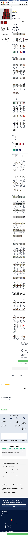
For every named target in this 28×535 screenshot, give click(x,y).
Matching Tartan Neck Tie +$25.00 (24, 351)
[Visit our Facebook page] (6, 523)
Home (1, 6)
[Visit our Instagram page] (16, 523)
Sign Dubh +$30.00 (24, 344)
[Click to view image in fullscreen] (6, 14)
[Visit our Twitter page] (11, 523)
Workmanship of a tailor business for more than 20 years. (5, 4)
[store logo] (6, 2)
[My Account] (25, 2)
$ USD (20, 2)
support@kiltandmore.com (14, 437)
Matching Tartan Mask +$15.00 (24, 346)
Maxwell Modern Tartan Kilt (8, 6)
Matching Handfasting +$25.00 (24, 353)
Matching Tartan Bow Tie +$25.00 (24, 349)
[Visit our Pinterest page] (22, 523)
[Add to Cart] (23, 361)
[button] (14, 11)
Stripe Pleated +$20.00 (24, 343)
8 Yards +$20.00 (23, 342)
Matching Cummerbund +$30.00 (24, 347)
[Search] (17, 2)
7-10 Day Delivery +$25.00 (23, 355)
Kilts (3, 6)
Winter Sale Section (18, 0)
